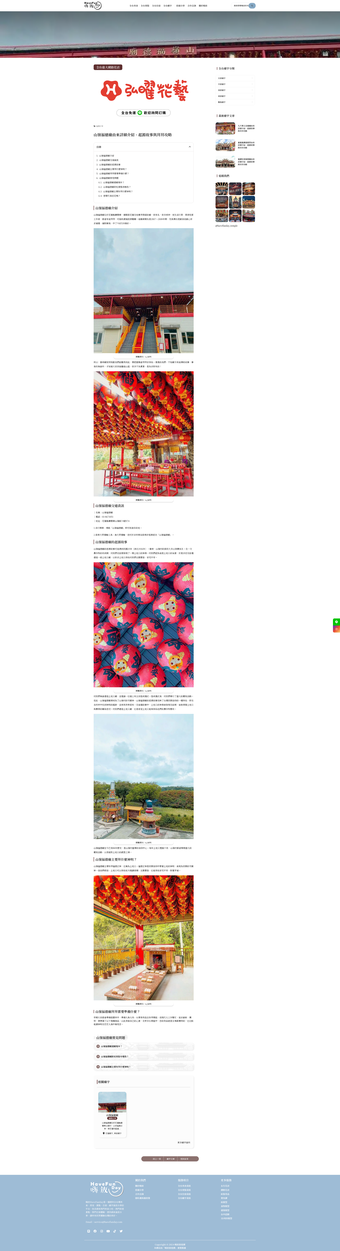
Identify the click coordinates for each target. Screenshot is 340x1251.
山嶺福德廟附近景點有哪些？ (117, 186)
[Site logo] (93, 5)
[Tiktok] (115, 1231)
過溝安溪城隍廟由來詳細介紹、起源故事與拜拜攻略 (246, 162)
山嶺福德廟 (112, 1115)
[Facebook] (95, 1231)
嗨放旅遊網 (180, 1244)
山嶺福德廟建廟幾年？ (113, 182)
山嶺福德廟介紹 (106, 155)
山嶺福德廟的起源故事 (109, 164)
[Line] (89, 1231)
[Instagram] (102, 1231)
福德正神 (99, 126)
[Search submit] (252, 6)
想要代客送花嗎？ (111, 195)
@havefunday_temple (227, 225)
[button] (190, 147)
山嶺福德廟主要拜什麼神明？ (113, 169)
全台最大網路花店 (108, 67)
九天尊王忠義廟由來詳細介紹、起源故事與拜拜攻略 (246, 128)
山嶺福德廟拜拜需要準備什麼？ (114, 173)
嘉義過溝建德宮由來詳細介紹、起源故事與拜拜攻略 (246, 145)
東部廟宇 (118, 1133)
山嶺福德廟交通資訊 (108, 160)
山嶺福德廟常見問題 (108, 178)
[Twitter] (121, 1231)
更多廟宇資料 (184, 1142)
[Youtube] (108, 1231)
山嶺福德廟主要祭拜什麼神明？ (118, 191)
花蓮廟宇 (109, 1133)
